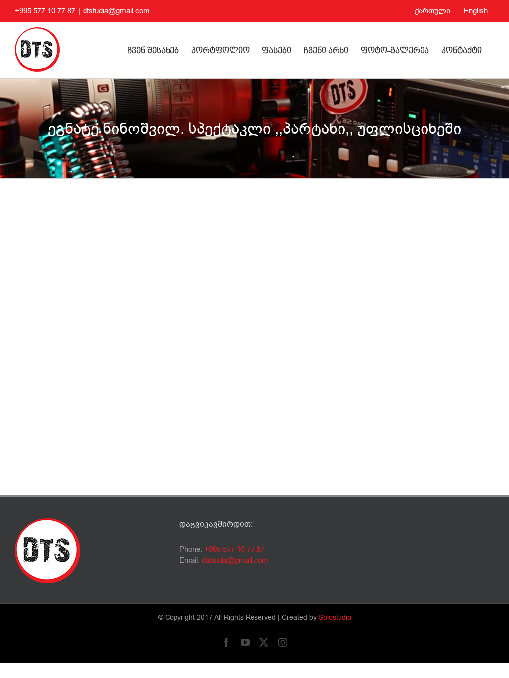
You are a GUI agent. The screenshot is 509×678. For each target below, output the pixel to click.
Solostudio (335, 617)
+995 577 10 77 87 (234, 549)
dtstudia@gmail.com (116, 11)
